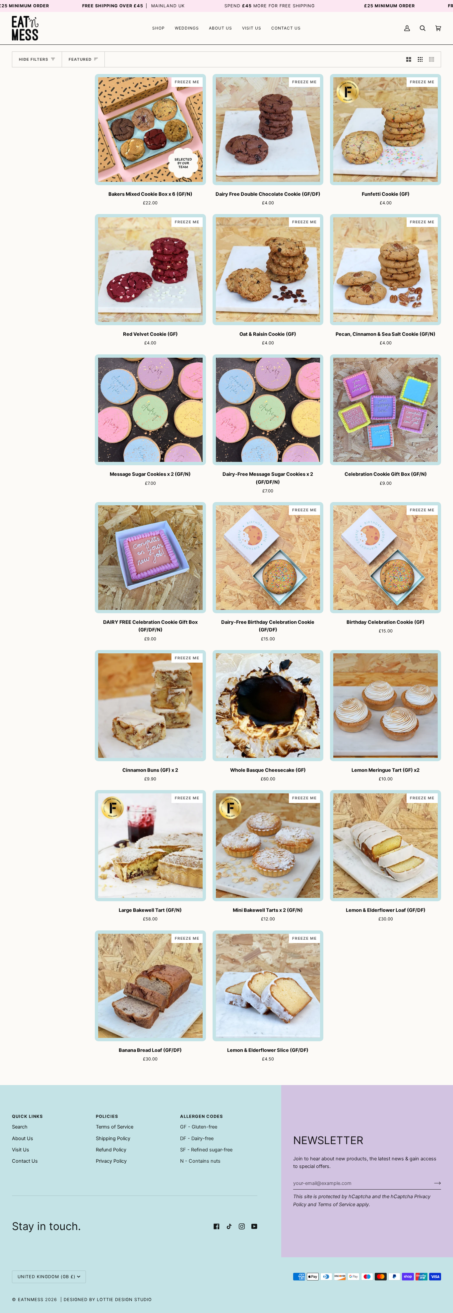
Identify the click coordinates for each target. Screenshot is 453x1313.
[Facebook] (217, 1226)
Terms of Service (336, 1204)
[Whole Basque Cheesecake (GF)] (268, 705)
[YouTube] (254, 1226)
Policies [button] (107, 1116)
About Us (22, 1138)
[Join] (432, 1183)
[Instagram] (242, 1226)
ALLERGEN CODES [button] (201, 1116)
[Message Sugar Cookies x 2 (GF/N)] (150, 410)
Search (20, 1127)
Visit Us (20, 1150)
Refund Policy (111, 1150)
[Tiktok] (229, 1226)
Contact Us (25, 1161)
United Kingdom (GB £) (47, 1276)
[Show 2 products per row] (409, 59)
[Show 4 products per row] (433, 59)
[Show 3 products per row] (420, 59)
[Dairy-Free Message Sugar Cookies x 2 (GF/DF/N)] (268, 410)
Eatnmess (30, 1299)
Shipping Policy (113, 1138)
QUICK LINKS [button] (27, 1116)
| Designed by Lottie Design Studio (106, 1299)
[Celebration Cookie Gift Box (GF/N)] (385, 410)
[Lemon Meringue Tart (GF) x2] (385, 705)
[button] (158, 28)
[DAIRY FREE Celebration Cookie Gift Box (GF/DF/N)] (150, 557)
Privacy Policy (111, 1161)
